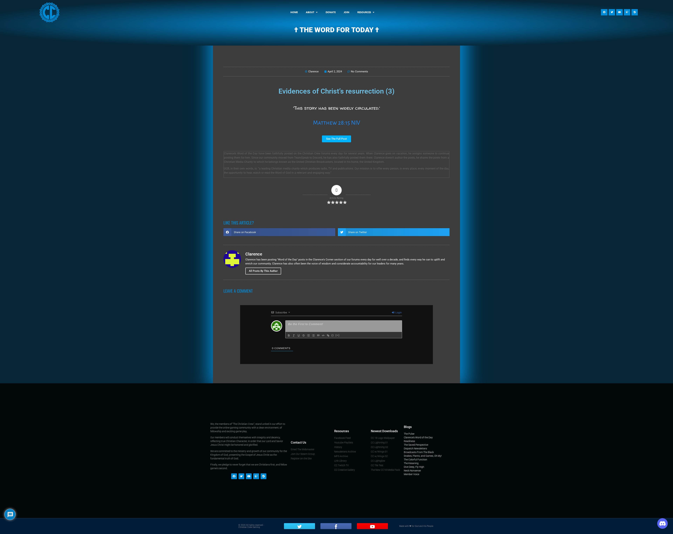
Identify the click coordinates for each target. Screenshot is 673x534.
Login (398, 312)
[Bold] (288, 335)
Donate (331, 12)
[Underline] (298, 335)
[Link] (328, 335)
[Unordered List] (313, 335)
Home (294, 12)
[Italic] (293, 335)
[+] (337, 335)
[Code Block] (323, 335)
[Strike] (303, 335)
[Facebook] (604, 12)
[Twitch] (627, 12)
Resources (364, 12)
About (310, 12)
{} (332, 335)
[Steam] (634, 12)
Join (346, 12)
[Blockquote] (318, 335)
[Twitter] (612, 12)
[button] (279, 232)
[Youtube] (619, 12)
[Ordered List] (308, 335)
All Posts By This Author (263, 271)
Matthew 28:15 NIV (336, 123)
